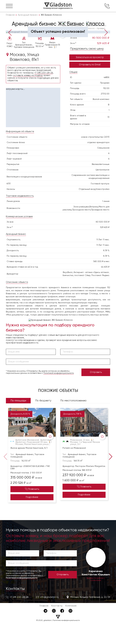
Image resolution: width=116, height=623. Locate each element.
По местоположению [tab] (73, 400)
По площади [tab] (18, 400)
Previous (10, 32)
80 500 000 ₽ (100, 38)
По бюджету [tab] (43, 400)
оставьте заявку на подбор (28, 75)
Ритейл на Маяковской (74, 448)
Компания (70, 606)
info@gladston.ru (49, 597)
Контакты (15, 589)
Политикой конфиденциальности (58, 373)
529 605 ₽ (103, 43)
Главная (44, 606)
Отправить (96, 372)
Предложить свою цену (87, 48)
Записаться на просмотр (90, 57)
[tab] (14, 28)
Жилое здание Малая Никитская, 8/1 (28, 448)
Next (106, 32)
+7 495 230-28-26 (43, 73)
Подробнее (32, 497)
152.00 (106, 88)
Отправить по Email (89, 65)
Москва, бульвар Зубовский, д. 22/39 (90, 597)
